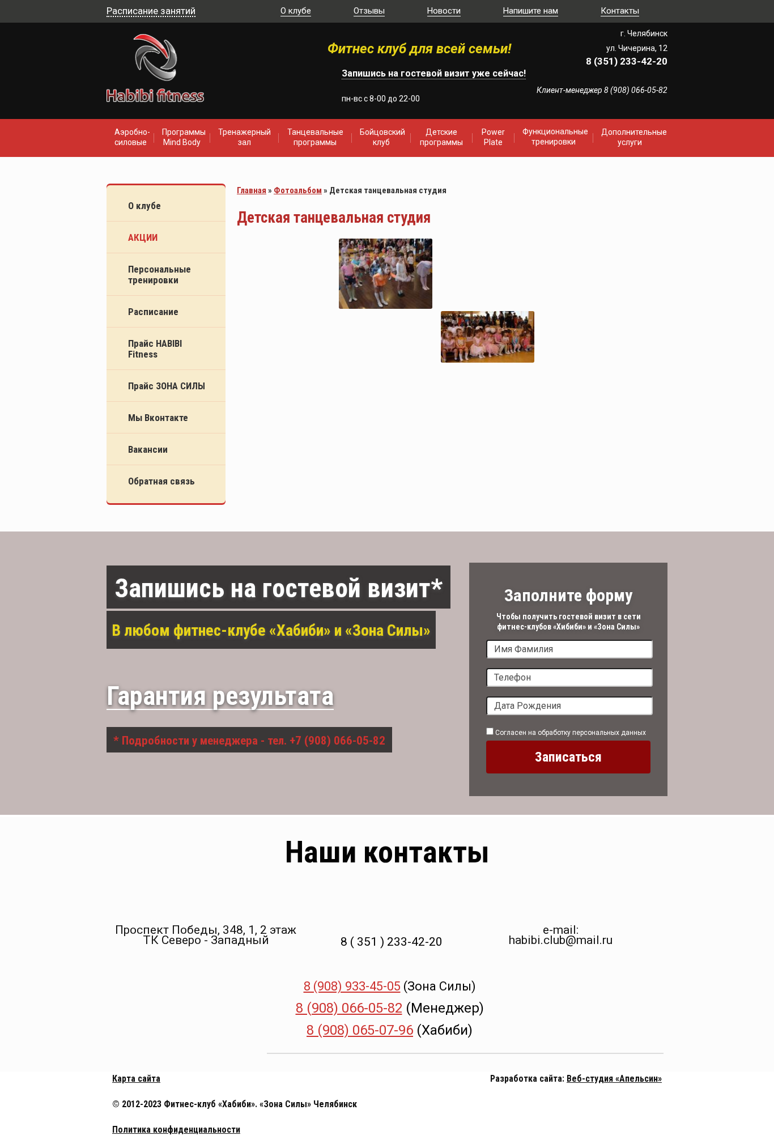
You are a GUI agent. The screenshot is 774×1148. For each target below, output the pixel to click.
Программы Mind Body (184, 137)
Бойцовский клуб (382, 137)
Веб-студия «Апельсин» (614, 1078)
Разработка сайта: (527, 1078)
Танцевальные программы (315, 137)
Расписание (153, 311)
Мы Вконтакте (158, 417)
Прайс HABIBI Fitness (155, 349)
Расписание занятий (151, 11)
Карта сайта (136, 1078)
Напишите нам (530, 11)
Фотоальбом (298, 190)
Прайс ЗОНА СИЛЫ (166, 386)
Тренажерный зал (244, 137)
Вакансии (148, 449)
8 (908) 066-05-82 (349, 1008)
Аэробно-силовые (132, 137)
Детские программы (441, 137)
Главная (251, 190)
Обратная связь (161, 481)
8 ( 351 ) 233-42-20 (392, 942)
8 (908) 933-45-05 (352, 986)
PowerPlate (493, 137)
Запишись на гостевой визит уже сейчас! (434, 73)
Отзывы (369, 11)
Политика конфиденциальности (176, 1129)
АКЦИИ (143, 237)
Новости (444, 11)
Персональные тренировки (159, 274)
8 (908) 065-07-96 (360, 1030)
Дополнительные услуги (633, 137)
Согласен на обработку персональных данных (570, 733)
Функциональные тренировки (555, 136)
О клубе (295, 11)
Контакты (620, 11)
